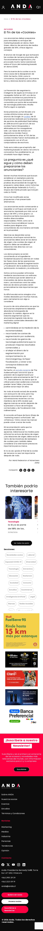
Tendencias (7, 846)
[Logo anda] (21, 7)
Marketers (27, 576)
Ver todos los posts (21, 543)
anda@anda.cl (8, 886)
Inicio (6, 19)
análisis (27, 116)
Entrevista (28, 569)
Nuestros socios (9, 799)
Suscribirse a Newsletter (10, 909)
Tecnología (13, 569)
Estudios (13, 590)
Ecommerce (26, 590)
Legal (32, 597)
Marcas (11, 604)
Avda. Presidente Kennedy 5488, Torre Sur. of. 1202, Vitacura (19, 871)
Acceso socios (14, 901)
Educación (13, 576)
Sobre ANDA (7, 795)
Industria (5, 836)
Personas (6, 841)
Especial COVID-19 (13, 562)
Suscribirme (21, 769)
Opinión (5, 851)
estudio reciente (23, 370)
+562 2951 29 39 (8, 878)
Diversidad (31, 562)
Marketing (6, 827)
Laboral (31, 555)
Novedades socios (15, 555)
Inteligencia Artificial (15, 597)
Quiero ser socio (15, 895)
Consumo (27, 583)
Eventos (5, 804)
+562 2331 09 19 (8, 882)
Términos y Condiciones (13, 813)
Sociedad (14, 583)
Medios (5, 832)
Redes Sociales (26, 604)
